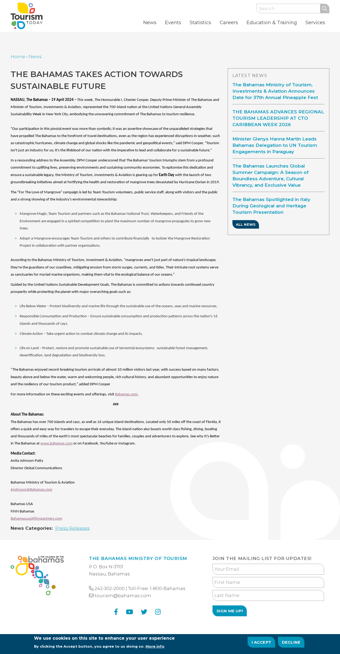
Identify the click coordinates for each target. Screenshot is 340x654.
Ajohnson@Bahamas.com (31, 490)
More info (155, 646)
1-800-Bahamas (167, 588)
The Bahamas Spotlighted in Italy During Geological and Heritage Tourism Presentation (271, 206)
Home (18, 56)
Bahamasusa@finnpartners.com (36, 519)
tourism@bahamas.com (123, 595)
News (149, 22)
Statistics (200, 22)
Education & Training (271, 22)
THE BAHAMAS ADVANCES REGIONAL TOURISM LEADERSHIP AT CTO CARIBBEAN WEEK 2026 (278, 118)
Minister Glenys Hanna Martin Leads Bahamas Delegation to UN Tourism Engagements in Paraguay (274, 145)
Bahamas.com (126, 394)
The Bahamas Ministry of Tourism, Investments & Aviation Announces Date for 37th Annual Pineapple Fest (275, 91)
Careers (229, 22)
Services (315, 22)
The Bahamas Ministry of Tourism (138, 558)
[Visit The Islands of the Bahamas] (37, 576)
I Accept (261, 642)
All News (246, 224)
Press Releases (72, 528)
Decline (291, 642)
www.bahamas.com (56, 444)
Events (173, 22)
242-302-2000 (110, 588)
